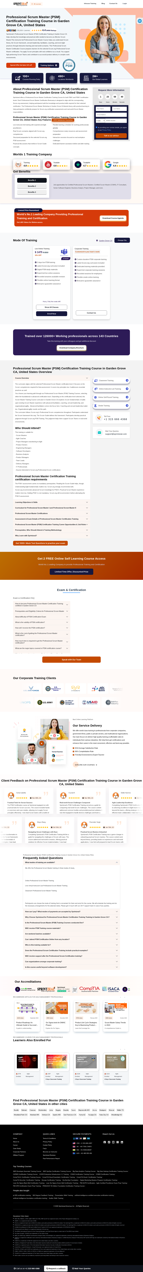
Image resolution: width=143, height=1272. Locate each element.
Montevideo (42, 1110)
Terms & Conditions (49, 1138)
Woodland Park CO (20, 1115)
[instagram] (118, 1142)
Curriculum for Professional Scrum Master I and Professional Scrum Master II (45, 508)
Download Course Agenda (113, 218)
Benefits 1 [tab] (32, 180)
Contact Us (113, 3)
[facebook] (105, 1142)
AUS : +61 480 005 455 (84, 1153)
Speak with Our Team (71, 660)
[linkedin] (122, 1142)
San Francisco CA (70, 1115)
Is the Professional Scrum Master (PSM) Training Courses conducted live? (54, 923)
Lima (51, 1110)
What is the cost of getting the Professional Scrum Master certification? (36, 634)
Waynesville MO (84, 1110)
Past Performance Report (51, 1158)
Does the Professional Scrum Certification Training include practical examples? (56, 950)
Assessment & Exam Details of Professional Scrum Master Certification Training (46, 519)
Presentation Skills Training (64, 1195)
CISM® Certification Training (105, 1174)
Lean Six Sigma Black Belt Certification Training (28, 1183)
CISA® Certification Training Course (82, 1174)
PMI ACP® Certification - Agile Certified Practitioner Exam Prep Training (103, 1183)
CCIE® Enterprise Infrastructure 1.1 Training (54, 1174)
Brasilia (65, 1110)
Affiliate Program (18, 1155)
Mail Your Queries (82, 1268)
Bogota (58, 1110)
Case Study (17, 1148)
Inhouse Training (90, 3)
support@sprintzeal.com (116, 434)
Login (125, 3)
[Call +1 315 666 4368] (140, 21)
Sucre (73, 1110)
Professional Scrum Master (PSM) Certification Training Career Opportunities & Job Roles (50, 524)
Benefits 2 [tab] (32, 186)
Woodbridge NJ (116, 1115)
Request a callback (57, 1268)
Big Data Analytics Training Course (84, 1171)
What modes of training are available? (40, 862)
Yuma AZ (82, 1115)
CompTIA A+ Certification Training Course (27, 1177)
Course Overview (22, 378)
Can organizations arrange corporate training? (43, 961)
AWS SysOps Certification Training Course (57, 1171)
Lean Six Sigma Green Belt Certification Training (62, 1183)
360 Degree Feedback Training (43, 1195)
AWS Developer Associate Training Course (27, 1171)
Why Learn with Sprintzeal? (26, 536)
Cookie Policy (47, 1145)
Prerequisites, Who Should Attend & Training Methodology (38, 530)
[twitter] (109, 1142)
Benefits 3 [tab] (32, 192)
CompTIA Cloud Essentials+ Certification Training (58, 1177)
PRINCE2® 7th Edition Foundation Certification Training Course (64, 1186)
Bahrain (24, 1110)
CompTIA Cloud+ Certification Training (89, 1177)
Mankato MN (34, 1115)
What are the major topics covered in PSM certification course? (38, 648)
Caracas (33, 1110)
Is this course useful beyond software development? (46, 967)
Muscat (111, 1110)
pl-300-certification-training (22, 1195)
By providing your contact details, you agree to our (112, 129)
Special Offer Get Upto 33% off (21, 65)
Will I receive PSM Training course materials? (43, 928)
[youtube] (113, 1142)
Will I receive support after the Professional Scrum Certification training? (53, 956)
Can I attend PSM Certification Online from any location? (47, 939)
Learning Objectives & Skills (26, 502)
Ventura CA (46, 1115)
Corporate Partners (19, 1152)
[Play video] (41, 743)
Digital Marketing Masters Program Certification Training (98, 1180)
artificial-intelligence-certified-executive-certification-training (94, 1195)
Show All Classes (52, 307)
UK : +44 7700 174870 (83, 1146)
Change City (122, 240)
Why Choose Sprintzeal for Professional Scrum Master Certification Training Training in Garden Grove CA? (67, 917)
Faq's (45, 1148)
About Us (16, 1142)
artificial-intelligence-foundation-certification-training (30, 1198)
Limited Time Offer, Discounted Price (71, 572)
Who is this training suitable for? (38, 945)
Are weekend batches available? (38, 934)
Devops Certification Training (51, 1180)
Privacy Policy (106, 130)
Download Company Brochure (71, 348)
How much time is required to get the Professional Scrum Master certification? (39, 642)
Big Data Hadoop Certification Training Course (112, 1171)
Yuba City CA (103, 1115)
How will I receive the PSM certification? (30, 628)
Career (15, 1145)
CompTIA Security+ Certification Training (26, 1180)
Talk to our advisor (111, 136)
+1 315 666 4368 (115, 419)
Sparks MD (57, 1115)
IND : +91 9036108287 (84, 1150)
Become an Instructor (50, 1152)
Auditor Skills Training (56, 1198)
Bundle (16, 1110)
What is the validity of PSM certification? (30, 622)
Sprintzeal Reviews (49, 1155)
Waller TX (120, 1110)
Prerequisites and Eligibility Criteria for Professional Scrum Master (39, 611)
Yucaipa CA (92, 1115)
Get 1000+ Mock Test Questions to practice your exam (40, 543)
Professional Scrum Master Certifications (31, 513)
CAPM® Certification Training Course (25, 1174)
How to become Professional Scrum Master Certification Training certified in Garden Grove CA (39, 605)
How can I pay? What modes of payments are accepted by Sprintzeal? (52, 911)
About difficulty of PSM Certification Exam (30, 617)
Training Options (47, 65)
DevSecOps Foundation (70, 1180)
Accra (95, 1110)
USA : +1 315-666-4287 (84, 1143)
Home (15, 1138)
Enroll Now (51, 314)
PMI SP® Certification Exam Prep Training (27, 1186)
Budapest (103, 1110)
